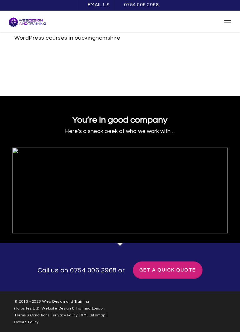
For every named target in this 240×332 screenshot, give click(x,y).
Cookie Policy (26, 322)
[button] (227, 22)
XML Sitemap (94, 315)
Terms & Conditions (31, 315)
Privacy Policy (65, 315)
